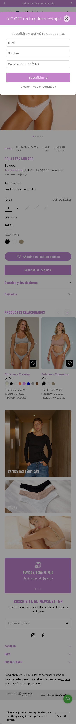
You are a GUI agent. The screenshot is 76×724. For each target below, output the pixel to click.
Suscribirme (38, 77)
